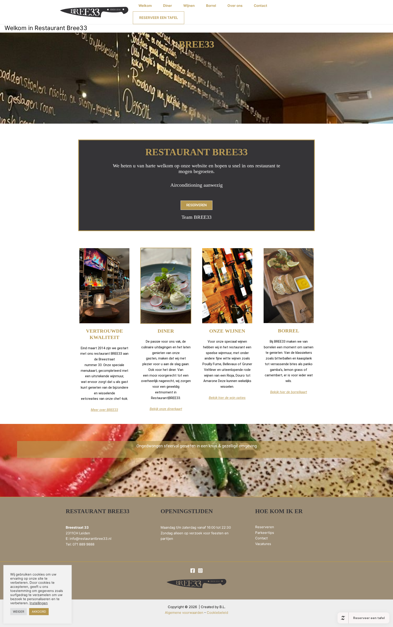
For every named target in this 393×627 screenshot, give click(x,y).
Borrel (211, 5)
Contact (260, 5)
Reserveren (264, 527)
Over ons (234, 5)
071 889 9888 (83, 544)
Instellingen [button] (39, 603)
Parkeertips (264, 532)
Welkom (145, 5)
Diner (167, 5)
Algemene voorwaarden (184, 612)
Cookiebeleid (217, 612)
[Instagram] (200, 570)
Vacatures (263, 544)
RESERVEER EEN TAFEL (158, 17)
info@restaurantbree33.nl (90, 538)
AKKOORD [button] (39, 611)
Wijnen (189, 5)
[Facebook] (192, 570)
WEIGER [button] (18, 611)
